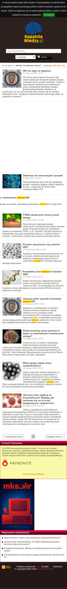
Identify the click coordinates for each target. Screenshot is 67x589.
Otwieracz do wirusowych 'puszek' (43, 175)
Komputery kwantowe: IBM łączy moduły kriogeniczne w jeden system (33, 549)
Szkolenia (57, 566)
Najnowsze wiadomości (15, 532)
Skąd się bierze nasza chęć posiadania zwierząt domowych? (32, 538)
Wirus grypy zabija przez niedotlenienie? (37, 364)
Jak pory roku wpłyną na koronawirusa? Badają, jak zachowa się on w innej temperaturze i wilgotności (38, 399)
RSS (8, 567)
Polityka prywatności (26, 566)
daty (63, 65)
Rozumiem (49, 15)
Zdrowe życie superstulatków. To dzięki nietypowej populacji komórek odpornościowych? (32, 543)
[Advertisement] (33, 136)
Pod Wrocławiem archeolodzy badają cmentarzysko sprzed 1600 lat (34, 556)
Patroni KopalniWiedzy (33, 474)
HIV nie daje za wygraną (37, 70)
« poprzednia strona (13, 437)
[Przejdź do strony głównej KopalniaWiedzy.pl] (33, 32)
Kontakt (44, 566)
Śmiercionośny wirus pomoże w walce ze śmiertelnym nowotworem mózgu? (43, 333)
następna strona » (54, 437)
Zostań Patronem (12, 443)
